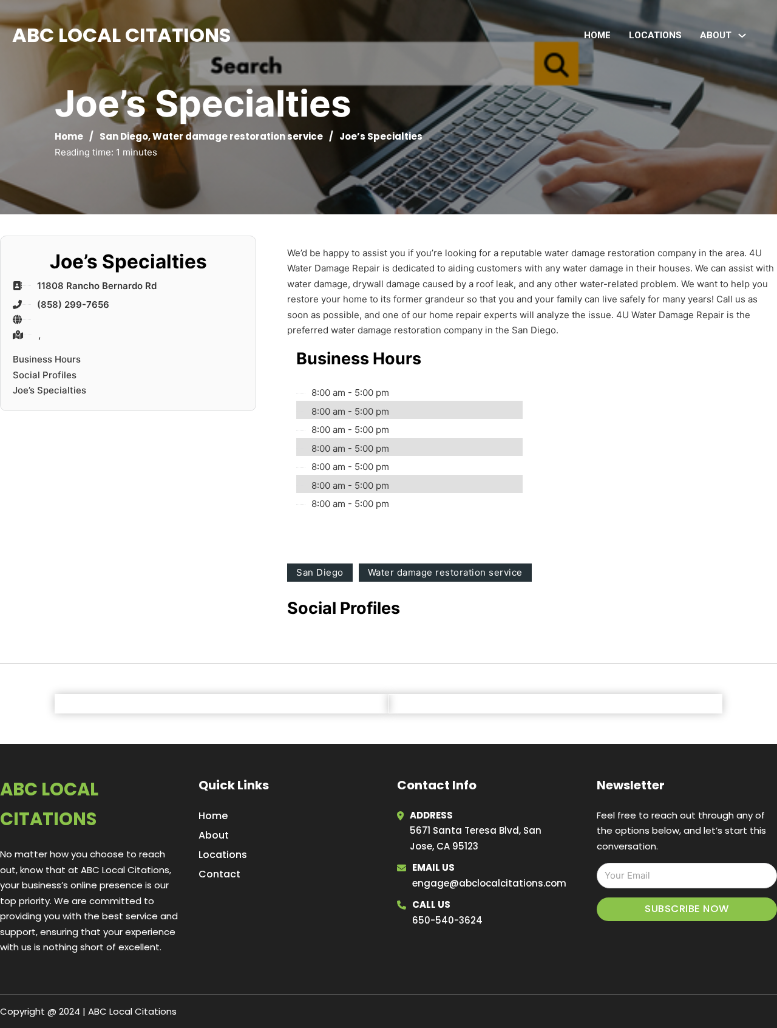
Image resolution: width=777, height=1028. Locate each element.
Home (597, 35)
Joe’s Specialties (49, 390)
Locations (655, 35)
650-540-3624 (447, 920)
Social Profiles (44, 375)
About (213, 835)
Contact (219, 874)
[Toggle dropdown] (742, 35)
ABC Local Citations (121, 35)
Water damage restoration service (237, 136)
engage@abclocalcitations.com (489, 883)
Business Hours (47, 359)
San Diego (124, 136)
